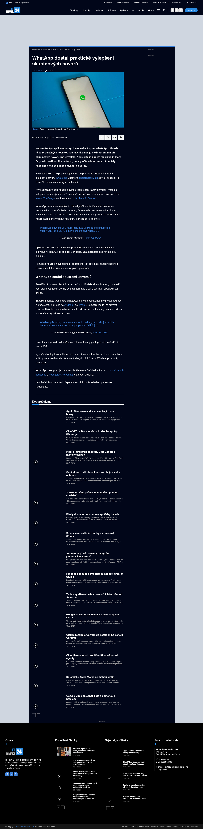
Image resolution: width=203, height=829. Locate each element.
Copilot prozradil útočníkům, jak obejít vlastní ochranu (93, 473)
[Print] (121, 137)
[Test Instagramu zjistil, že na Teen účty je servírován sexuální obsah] (64, 763)
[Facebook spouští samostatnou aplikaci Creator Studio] (48, 579)
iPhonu (82, 305)
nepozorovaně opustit (61, 374)
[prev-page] (34, 715)
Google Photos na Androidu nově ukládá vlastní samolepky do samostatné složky (84, 797)
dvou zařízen (113, 370)
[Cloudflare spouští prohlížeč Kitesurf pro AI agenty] (48, 660)
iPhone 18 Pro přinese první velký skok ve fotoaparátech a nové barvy (85, 773)
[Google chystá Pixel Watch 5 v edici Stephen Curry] (48, 619)
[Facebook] (172, 10)
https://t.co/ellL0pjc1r (87, 325)
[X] (181, 10)
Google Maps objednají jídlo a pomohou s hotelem (90, 697)
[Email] (114, 137)
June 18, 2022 (93, 238)
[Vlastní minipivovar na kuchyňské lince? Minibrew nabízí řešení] (64, 751)
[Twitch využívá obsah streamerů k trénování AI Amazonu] (48, 599)
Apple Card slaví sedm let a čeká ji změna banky (90, 412)
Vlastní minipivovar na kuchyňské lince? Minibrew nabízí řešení (83, 750)
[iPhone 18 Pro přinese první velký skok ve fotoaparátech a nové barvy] (64, 774)
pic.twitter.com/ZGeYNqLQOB (82, 230)
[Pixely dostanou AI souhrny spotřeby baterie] (48, 518)
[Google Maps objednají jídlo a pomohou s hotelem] (48, 701)
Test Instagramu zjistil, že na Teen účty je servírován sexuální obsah (84, 762)
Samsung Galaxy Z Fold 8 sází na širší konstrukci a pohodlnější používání (85, 785)
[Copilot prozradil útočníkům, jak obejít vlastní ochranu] (48, 477)
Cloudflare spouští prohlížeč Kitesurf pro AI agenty (92, 656)
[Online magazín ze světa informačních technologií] (10, 10)
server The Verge (45, 198)
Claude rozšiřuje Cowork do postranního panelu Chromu (94, 636)
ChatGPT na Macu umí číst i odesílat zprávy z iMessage (93, 432)
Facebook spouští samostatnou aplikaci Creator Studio (94, 575)
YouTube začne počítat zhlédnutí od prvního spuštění (92, 494)
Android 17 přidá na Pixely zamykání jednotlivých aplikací (87, 555)
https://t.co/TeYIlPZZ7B (52, 230)
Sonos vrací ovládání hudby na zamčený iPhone (90, 534)
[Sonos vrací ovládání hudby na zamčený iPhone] (48, 538)
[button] (164, 10)
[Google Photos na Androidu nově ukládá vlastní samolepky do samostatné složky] (64, 797)
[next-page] (38, 715)
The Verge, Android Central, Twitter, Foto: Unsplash (59, 129)
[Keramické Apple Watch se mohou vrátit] (48, 680)
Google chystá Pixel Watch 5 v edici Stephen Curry (92, 616)
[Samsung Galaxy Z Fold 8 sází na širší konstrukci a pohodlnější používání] (64, 786)
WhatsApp (61, 177)
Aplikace (35, 49)
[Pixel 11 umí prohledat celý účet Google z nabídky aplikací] (48, 457)
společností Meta (88, 177)
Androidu (69, 305)
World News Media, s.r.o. (25, 826)
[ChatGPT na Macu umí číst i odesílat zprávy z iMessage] (48, 436)
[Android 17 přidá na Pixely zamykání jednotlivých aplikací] (48, 558)
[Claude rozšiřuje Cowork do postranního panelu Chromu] (48, 640)
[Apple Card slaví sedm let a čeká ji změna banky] (48, 416)
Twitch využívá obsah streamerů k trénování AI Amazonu (94, 595)
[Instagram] (177, 10)
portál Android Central (84, 198)
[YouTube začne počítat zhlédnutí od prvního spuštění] (48, 497)
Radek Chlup (43, 137)
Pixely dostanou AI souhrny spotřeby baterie (92, 514)
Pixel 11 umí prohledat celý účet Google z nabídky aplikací (90, 453)
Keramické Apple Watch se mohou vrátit (90, 677)
